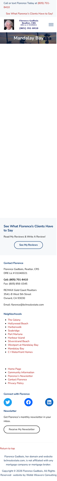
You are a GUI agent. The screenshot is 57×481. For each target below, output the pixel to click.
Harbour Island (16, 337)
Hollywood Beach (18, 323)
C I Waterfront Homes (20, 352)
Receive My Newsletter (22, 429)
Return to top (7, 448)
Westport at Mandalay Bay (23, 345)
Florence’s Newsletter (20, 376)
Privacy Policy (16, 383)
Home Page (14, 369)
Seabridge (14, 330)
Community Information (21, 372)
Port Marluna (15, 334)
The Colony (14, 320)
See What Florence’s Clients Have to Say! (30, 13)
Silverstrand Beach (18, 341)
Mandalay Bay (16, 348)
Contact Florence (17, 379)
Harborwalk (14, 327)
